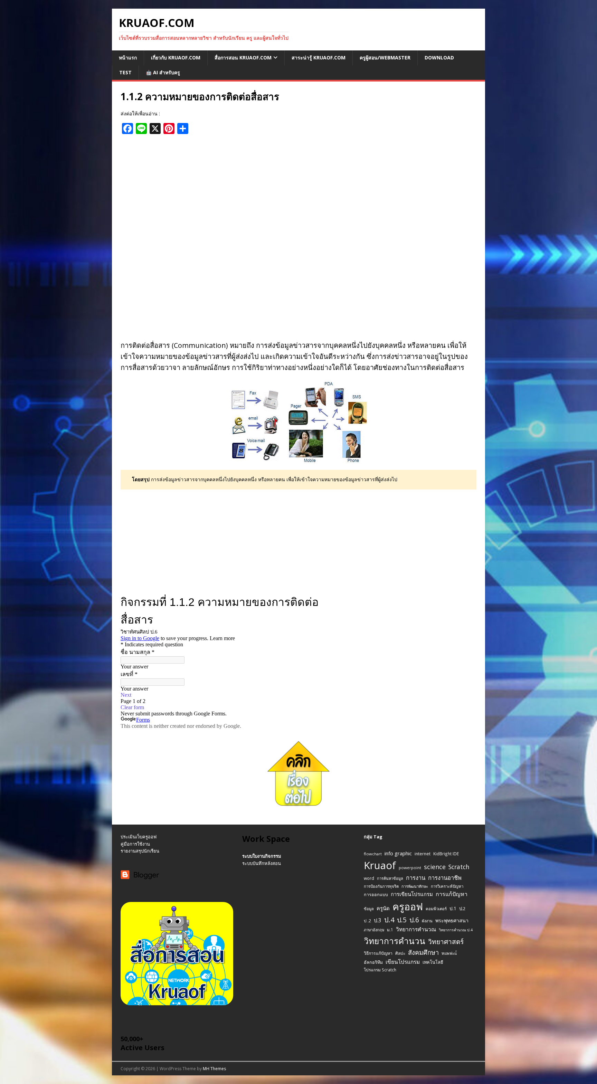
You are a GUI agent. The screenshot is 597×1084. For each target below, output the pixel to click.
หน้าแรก (128, 57)
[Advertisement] (298, 189)
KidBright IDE (446, 853)
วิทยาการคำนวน (394, 941)
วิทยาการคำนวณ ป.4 (456, 930)
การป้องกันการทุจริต (381, 886)
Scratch (459, 867)
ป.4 (389, 919)
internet (422, 854)
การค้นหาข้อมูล (390, 878)
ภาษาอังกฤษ (374, 929)
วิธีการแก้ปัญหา (378, 953)
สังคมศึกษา (423, 952)
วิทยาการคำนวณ (416, 929)
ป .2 (367, 921)
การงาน (415, 878)
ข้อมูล (369, 908)
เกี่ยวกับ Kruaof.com (175, 57)
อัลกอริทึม (373, 962)
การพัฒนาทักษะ (414, 886)
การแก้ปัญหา (451, 894)
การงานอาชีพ (445, 878)
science (435, 867)
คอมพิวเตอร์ (436, 908)
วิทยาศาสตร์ (446, 941)
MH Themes (214, 1069)
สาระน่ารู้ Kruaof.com (318, 57)
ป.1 (452, 908)
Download (439, 57)
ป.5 (402, 919)
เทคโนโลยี (433, 962)
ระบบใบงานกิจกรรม (261, 856)
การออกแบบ (376, 894)
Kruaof (380, 865)
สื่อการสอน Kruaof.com (243, 57)
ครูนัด (383, 908)
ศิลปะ (400, 953)
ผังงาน (427, 920)
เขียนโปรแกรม (403, 962)
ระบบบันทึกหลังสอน (261, 863)
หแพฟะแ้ (449, 953)
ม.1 (390, 929)
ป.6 (414, 919)
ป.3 (377, 920)
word (369, 878)
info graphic (398, 853)
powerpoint (410, 867)
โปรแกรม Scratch (380, 969)
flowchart (373, 853)
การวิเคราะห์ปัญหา (447, 886)
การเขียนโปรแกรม (412, 894)
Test (125, 72)
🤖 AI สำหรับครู (163, 72)
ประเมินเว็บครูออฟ (139, 837)
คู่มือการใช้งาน (135, 844)
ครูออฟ (407, 906)
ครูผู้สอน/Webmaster (385, 57)
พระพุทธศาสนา (451, 920)
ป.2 (462, 908)
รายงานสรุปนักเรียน (140, 851)
